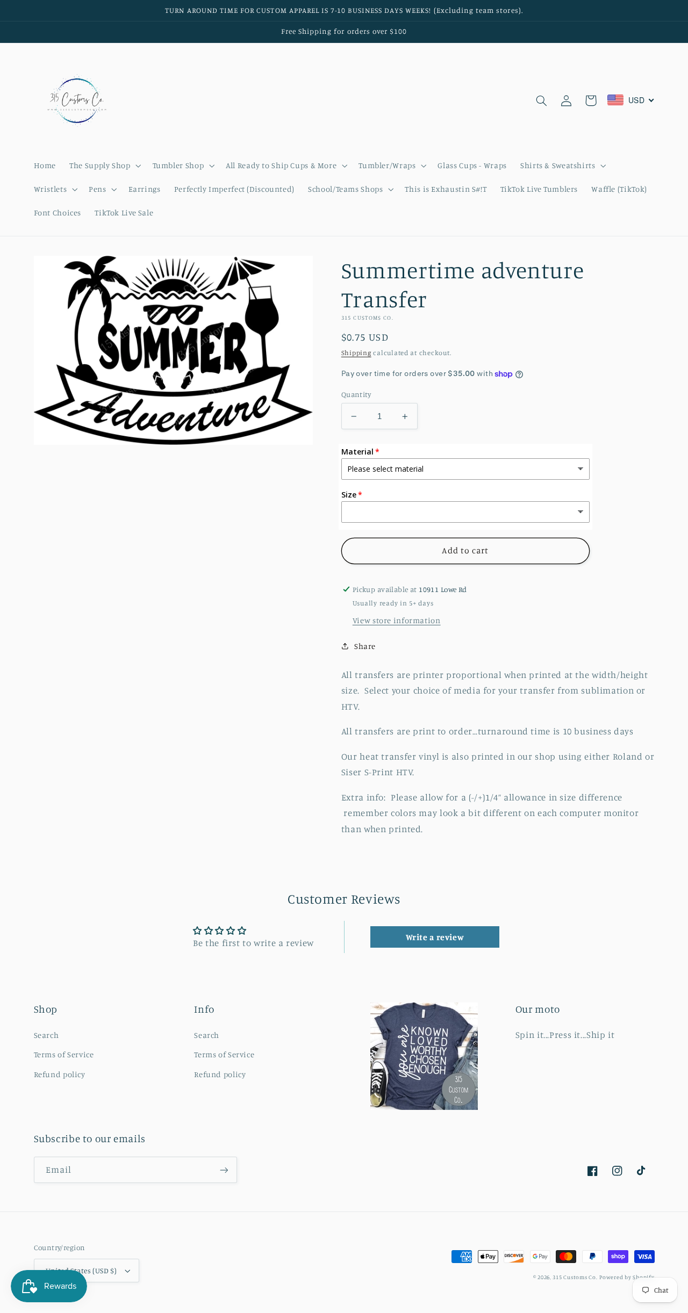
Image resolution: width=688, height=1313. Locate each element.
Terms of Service (64, 1054)
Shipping (356, 353)
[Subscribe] (223, 1170)
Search (46, 1035)
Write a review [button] (435, 937)
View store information (397, 620)
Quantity (356, 394)
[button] (104, 165)
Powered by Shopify (626, 1277)
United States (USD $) (81, 1270)
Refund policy (59, 1074)
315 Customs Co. (575, 1277)
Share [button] (365, 646)
